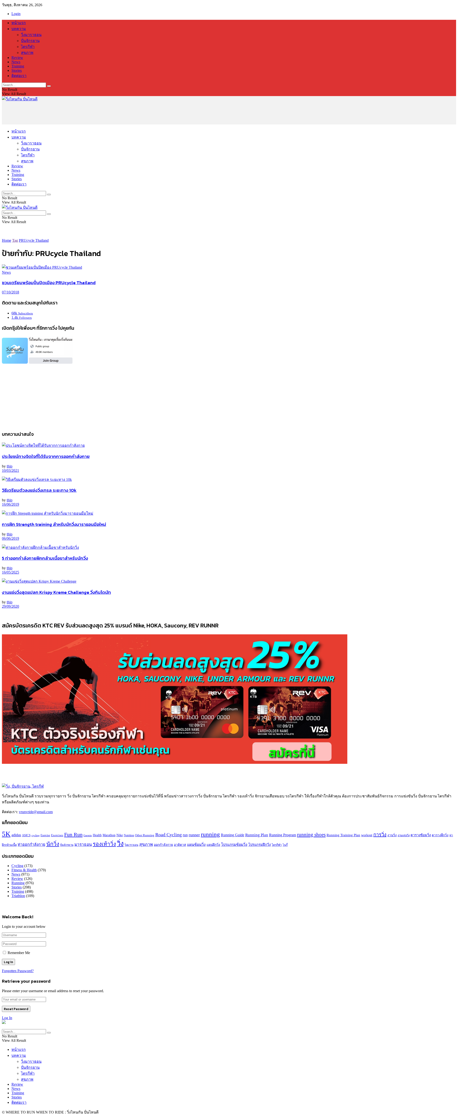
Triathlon (18, 896)
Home (6, 240)
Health (97, 835)
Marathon (109, 835)
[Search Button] (49, 86)
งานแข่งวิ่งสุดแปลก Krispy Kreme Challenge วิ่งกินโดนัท (56, 592)
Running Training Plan (343, 835)
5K (6, 834)
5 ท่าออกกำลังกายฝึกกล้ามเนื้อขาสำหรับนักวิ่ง (45, 558)
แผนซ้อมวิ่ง (196, 844)
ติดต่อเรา (18, 76)
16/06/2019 (10, 504)
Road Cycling (168, 834)
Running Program (282, 835)
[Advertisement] (89, 112)
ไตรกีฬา (28, 47)
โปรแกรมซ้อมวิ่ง (234, 844)
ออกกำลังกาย (163, 845)
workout (366, 835)
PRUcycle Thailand (34, 240)
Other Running (144, 835)
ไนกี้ (285, 844)
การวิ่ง (379, 834)
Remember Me (19, 953)
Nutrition (129, 835)
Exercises (57, 835)
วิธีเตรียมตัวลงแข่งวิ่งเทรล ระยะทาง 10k (39, 490)
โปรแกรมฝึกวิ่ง (259, 845)
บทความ (18, 29)
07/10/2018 (10, 292)
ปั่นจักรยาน (30, 41)
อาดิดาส (180, 845)
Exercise (45, 835)
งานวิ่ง (392, 835)
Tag (15, 240)
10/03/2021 (10, 470)
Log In (7, 1018)
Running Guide (232, 835)
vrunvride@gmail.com (36, 812)
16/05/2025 (10, 572)
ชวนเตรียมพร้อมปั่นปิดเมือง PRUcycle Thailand (49, 282)
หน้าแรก (18, 23)
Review (17, 58)
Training (17, 66)
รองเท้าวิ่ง (104, 844)
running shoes (311, 834)
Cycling (17, 866)
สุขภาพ (27, 53)
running (210, 834)
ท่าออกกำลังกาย (31, 844)
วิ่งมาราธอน (31, 35)
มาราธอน (83, 844)
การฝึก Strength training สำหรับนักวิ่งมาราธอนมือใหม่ (54, 524)
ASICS (26, 835)
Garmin (87, 835)
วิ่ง (120, 843)
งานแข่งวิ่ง (404, 835)
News (15, 62)
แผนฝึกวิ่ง (213, 845)
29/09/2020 (10, 606)
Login (16, 14)
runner (194, 834)
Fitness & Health (24, 870)
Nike (119, 835)
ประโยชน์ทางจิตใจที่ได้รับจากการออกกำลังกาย (46, 456)
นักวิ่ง (52, 844)
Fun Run (73, 834)
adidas (16, 835)
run (185, 835)
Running (18, 883)
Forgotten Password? (18, 971)
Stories (16, 70)
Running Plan (256, 835)
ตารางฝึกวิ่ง (440, 835)
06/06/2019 (10, 538)
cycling (35, 835)
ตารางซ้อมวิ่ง (421, 835)
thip (9, 466)
